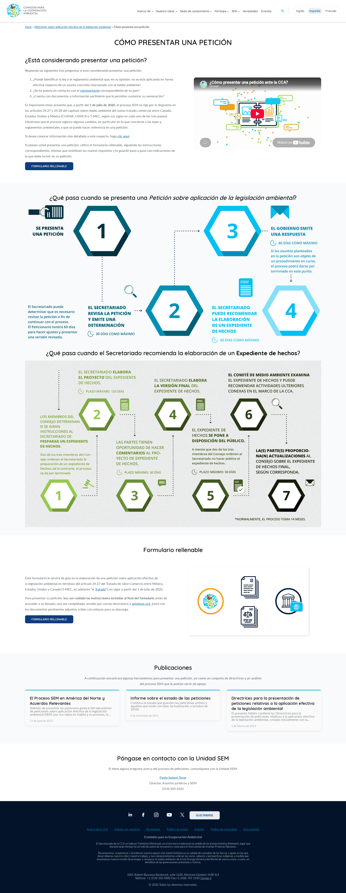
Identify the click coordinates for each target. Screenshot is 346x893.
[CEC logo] (26, 10)
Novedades (250, 11)
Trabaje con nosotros (127, 829)
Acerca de (144, 11)
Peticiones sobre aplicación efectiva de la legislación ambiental (72, 27)
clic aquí (123, 136)
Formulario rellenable (49, 166)
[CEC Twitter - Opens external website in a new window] (182, 815)
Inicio (28, 27)
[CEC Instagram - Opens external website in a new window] (156, 815)
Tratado (100, 589)
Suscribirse (204, 815)
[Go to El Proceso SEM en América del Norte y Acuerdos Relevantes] (72, 708)
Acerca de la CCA (97, 829)
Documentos (251, 829)
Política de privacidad (224, 829)
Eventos (266, 11)
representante (90, 90)
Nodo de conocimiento (194, 11)
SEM (234, 11)
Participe (220, 11)
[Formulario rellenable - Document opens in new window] (249, 634)
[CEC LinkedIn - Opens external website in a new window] (130, 815)
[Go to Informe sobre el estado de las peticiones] (173, 705)
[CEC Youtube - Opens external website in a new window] (169, 815)
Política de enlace (177, 829)
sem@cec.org (141, 603)
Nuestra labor (165, 11)
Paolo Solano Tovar (173, 777)
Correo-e (205, 878)
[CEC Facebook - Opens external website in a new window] (143, 815)
